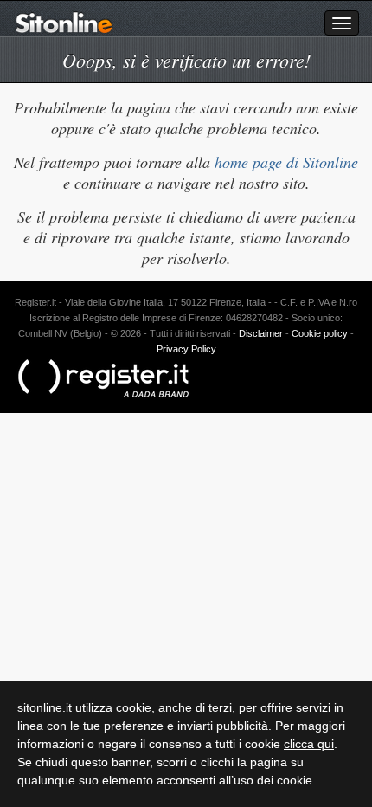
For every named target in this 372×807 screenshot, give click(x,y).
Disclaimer (261, 333)
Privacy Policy (186, 349)
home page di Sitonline (286, 162)
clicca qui (309, 744)
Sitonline (63, 23)
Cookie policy (320, 333)
